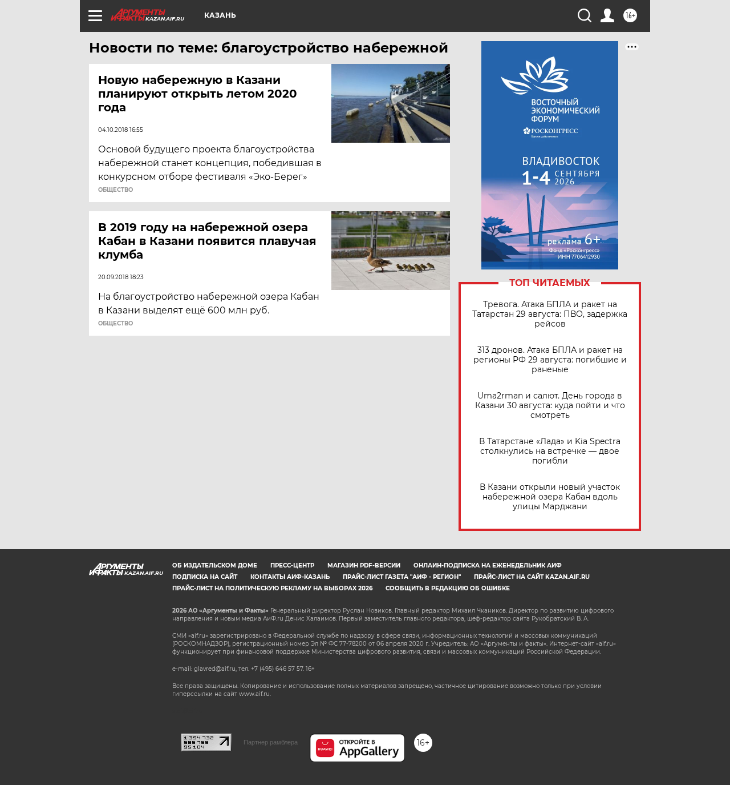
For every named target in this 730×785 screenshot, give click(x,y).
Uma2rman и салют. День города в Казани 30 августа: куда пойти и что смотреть (550, 405)
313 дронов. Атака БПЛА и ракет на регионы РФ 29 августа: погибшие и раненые (550, 360)
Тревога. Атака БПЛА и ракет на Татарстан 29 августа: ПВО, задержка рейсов (549, 314)
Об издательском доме (214, 565)
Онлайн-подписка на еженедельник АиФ (487, 565)
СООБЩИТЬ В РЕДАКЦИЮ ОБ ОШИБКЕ (448, 588)
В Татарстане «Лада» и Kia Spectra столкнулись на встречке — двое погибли (549, 451)
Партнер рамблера (271, 742)
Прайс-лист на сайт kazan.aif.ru (532, 577)
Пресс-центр (292, 565)
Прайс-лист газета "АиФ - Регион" (402, 577)
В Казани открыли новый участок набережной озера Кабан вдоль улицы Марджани (550, 497)
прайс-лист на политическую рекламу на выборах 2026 (272, 588)
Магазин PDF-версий (363, 565)
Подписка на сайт (204, 577)
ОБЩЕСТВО (115, 190)
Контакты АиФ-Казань (290, 577)
